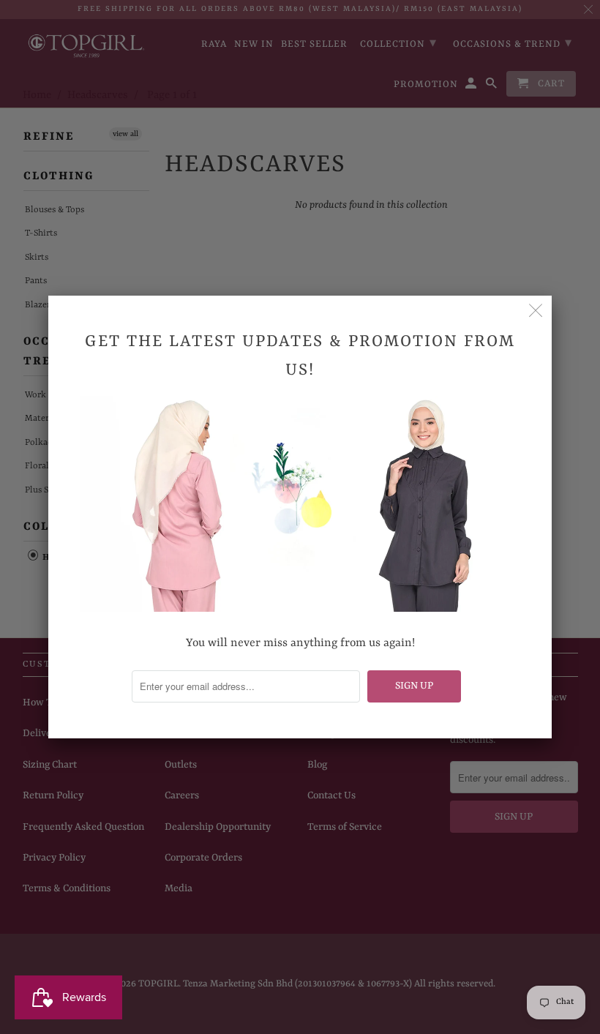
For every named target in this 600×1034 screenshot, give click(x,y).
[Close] (536, 312)
